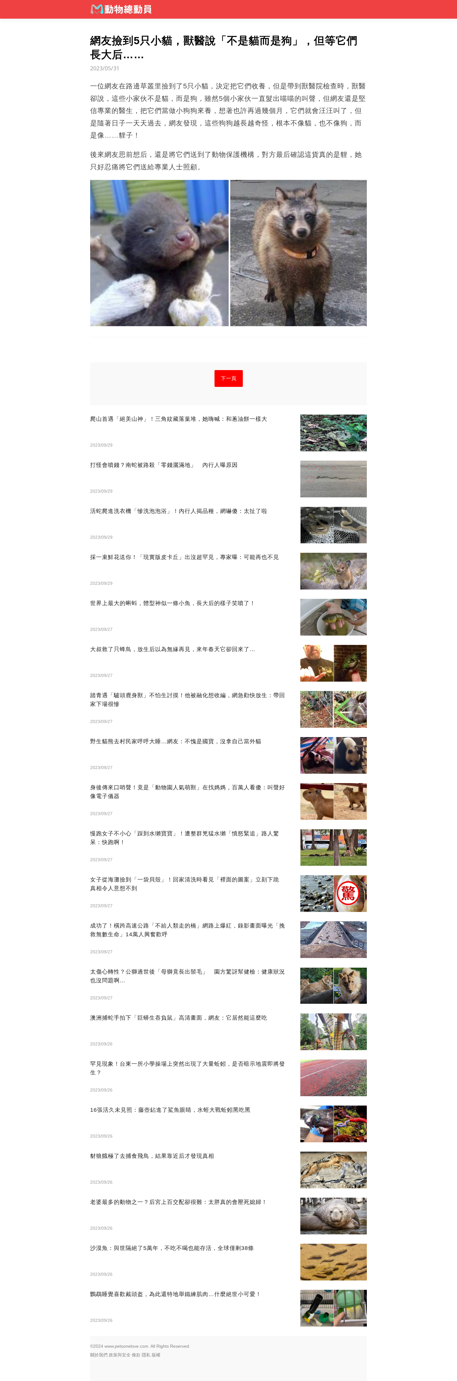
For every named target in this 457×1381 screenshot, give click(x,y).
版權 (156, 1354)
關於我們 (99, 1354)
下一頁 (229, 378)
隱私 (146, 1354)
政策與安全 (120, 1354)
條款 (136, 1354)
